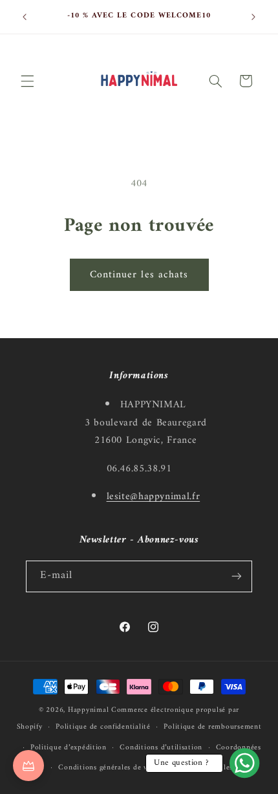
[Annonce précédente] (24, 17)
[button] (27, 81)
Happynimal (88, 709)
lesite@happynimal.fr (153, 497)
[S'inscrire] (236, 576)
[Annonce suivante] (253, 17)
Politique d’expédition (68, 747)
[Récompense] (28, 765)
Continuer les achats (139, 275)
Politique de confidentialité (103, 726)
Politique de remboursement (212, 726)
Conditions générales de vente (110, 767)
